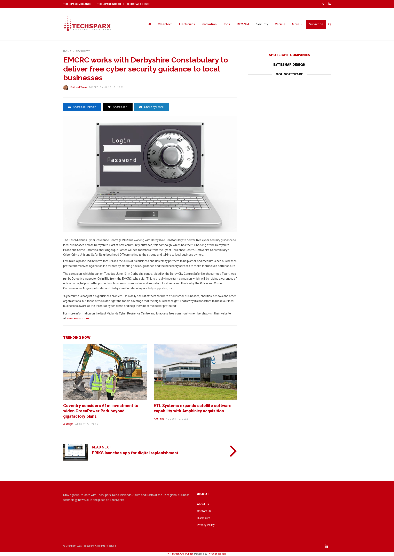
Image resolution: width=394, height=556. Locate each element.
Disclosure (203, 518)
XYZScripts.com (218, 554)
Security (262, 24)
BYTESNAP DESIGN (289, 65)
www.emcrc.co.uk (77, 318)
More (295, 24)
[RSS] (329, 4)
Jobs (226, 24)
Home (67, 51)
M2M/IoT (243, 24)
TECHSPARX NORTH (109, 4)
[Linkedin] (322, 4)
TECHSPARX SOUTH (138, 4)
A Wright (68, 424)
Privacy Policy (206, 524)
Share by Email (154, 107)
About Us (203, 504)
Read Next (101, 447)
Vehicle (280, 24)
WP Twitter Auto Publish (180, 554)
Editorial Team (78, 87)
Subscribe (316, 24)
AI (149, 24)
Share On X (120, 107)
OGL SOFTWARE (289, 74)
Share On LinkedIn (84, 107)
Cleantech (165, 24)
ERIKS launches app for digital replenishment (135, 452)
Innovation (209, 24)
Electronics (187, 24)
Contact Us (204, 511)
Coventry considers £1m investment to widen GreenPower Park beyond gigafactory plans (100, 411)
